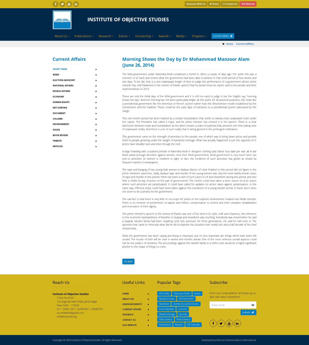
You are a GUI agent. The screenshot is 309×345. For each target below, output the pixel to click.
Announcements (132, 304)
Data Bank (164, 303)
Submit (246, 312)
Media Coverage (167, 314)
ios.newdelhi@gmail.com (70, 312)
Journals (183, 314)
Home (125, 293)
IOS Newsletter (186, 298)
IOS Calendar (193, 324)
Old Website (129, 325)
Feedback (127, 314)
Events (123, 36)
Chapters (198, 36)
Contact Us (129, 320)
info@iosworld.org (67, 316)
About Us (61, 36)
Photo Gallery (183, 319)
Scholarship (143, 36)
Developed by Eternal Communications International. (229, 340)
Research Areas (166, 298)
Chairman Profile (182, 293)
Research (105, 36)
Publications (83, 36)
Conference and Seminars (186, 303)
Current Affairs (221, 36)
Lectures (182, 308)
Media (180, 36)
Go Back (128, 261)
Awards (164, 36)
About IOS (128, 299)
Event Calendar (166, 308)
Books (197, 293)
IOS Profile (164, 293)
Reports (179, 324)
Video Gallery (165, 319)
